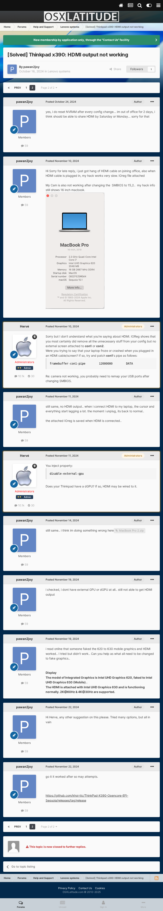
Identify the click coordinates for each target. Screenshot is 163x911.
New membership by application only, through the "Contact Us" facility (81, 40)
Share (116, 69)
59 (26, 145)
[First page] (9, 88)
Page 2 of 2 (48, 87)
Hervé (24, 326)
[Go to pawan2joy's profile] (12, 69)
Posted (61, 101)
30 (32, 376)
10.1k (20, 376)
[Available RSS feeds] (156, 878)
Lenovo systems (59, 71)
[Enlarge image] (75, 250)
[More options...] (152, 101)
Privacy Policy (66, 888)
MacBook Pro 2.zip (131, 530)
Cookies (100, 888)
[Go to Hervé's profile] (24, 346)
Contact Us (85, 888)
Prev (17, 87)
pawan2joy (31, 67)
